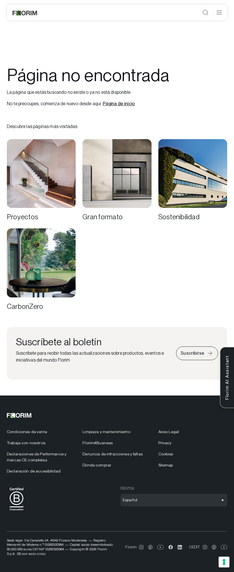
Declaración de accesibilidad (33, 471)
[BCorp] (16, 511)
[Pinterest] (150, 547)
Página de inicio (119, 103)
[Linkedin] (179, 547)
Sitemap (165, 465)
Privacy (165, 443)
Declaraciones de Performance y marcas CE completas (36, 457)
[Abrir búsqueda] (205, 12)
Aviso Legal (168, 431)
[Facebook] (170, 547)
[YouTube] (160, 547)
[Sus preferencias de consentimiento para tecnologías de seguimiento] (224, 562)
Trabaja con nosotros (26, 443)
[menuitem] (41, 431)
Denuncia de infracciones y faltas (112, 454)
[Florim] (25, 12)
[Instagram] (141, 547)
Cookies (165, 454)
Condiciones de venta (27, 431)
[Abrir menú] (219, 12)
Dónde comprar (96, 465)
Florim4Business (97, 443)
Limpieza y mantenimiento (106, 431)
